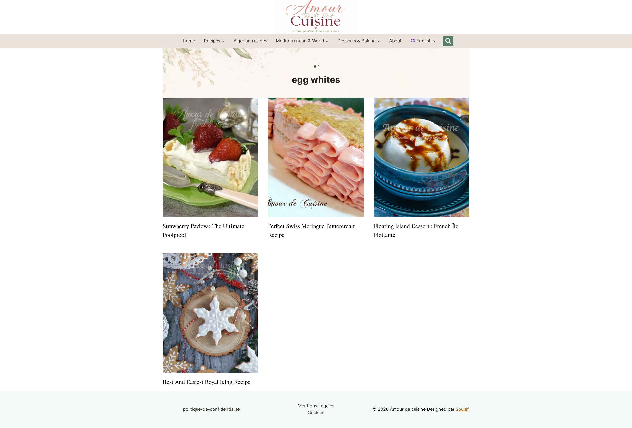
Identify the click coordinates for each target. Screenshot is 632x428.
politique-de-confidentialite (211, 409)
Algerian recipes (250, 40)
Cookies (316, 412)
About (395, 40)
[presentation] (210, 157)
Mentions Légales (316, 405)
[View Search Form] (448, 41)
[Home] (315, 66)
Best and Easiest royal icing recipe (207, 382)
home (189, 40)
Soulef (462, 409)
